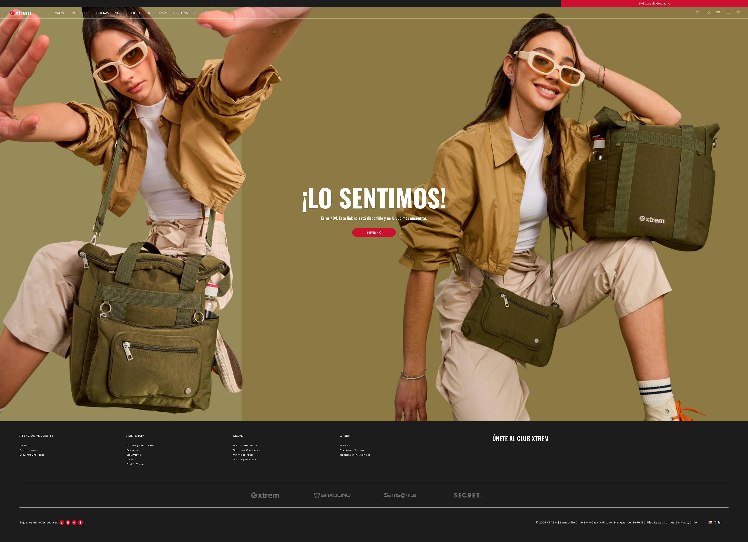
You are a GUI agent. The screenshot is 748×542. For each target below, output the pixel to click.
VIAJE (119, 13)
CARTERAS (101, 13)
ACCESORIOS (157, 13)
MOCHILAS (79, 13)
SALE (206, 13)
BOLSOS (136, 13)
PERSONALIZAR (185, 13)
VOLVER (371, 232)
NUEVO (60, 13)
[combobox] (714, 522)
